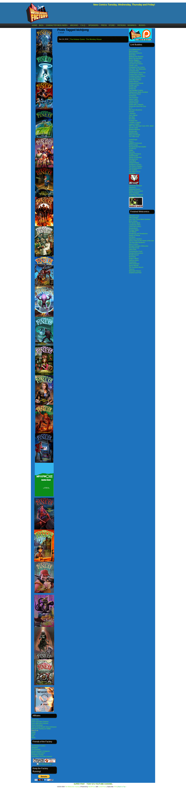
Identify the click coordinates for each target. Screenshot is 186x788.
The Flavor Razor (135, 94)
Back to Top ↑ (122, 786)
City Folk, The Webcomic (137, 69)
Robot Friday (133, 145)
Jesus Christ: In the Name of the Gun (141, 241)
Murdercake (133, 131)
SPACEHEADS (134, 264)
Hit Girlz (131, 112)
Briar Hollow (133, 221)
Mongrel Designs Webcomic (138, 246)
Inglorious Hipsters (135, 239)
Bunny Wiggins (134, 60)
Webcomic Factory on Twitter (41, 729)
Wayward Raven (134, 189)
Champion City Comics (137, 67)
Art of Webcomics (135, 49)
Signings (132, 25)
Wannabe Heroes (135, 271)
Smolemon (132, 262)
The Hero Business (135, 110)
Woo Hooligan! (134, 193)
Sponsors (93, 25)
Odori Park (132, 249)
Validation (34, 748)
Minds (33, 737)
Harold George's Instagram (40, 751)
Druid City (132, 89)
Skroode (132, 152)
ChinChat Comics (135, 226)
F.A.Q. (84, 25)
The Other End (134, 136)
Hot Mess (132, 237)
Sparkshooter (133, 156)
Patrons (121, 25)
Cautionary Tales (135, 225)
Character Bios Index (57, 25)
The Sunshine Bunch (136, 267)
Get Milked (132, 232)
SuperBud (132, 161)
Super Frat (34, 720)
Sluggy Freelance (135, 154)
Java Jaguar (133, 115)
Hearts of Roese (134, 235)
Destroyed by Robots (136, 83)
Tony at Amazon (51, 727)
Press (104, 25)
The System (133, 170)
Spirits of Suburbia (135, 157)
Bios (41, 25)
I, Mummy (132, 113)
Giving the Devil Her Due (137, 106)
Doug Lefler (133, 87)
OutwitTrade (133, 140)
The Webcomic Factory (37, 13)
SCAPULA (132, 148)
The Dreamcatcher (135, 168)
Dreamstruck (133, 228)
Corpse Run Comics (136, 74)
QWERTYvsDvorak (135, 143)
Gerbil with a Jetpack (136, 104)
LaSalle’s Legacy (135, 122)
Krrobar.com (133, 120)
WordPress (91, 786)
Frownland (132, 96)
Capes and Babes (135, 62)
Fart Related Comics (38, 746)
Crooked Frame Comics (137, 76)
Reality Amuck (134, 255)
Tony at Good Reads (38, 727)
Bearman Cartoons (135, 53)
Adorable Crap (134, 216)
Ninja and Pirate (134, 135)
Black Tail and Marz (135, 58)
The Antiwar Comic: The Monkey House (86, 39)
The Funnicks (35, 749)
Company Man (134, 71)
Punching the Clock (135, 251)
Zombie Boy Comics (136, 196)
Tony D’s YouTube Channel (99, 784)
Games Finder (134, 101)
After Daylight (133, 217)
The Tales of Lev (134, 172)
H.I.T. (130, 108)
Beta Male (132, 55)
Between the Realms (136, 57)
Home (34, 25)
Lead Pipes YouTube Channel (41, 756)
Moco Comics (133, 244)
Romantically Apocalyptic (137, 147)
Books (142, 25)
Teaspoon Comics (135, 164)
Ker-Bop (132, 117)
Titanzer (132, 269)
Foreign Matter (134, 230)
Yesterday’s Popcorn (136, 195)
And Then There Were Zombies (139, 219)
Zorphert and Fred (135, 273)
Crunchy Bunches (135, 78)
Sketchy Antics (134, 260)
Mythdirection (133, 133)
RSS (115, 786)
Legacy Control (134, 124)
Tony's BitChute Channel (39, 723)
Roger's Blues (134, 258)
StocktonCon (133, 159)
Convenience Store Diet (137, 73)
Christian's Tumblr (37, 755)
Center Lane (133, 65)
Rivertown (132, 257)
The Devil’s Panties (135, 166)
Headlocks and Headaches (138, 233)
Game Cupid (133, 99)
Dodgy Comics (134, 85)
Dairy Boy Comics (135, 80)
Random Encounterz (136, 253)
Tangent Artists (134, 163)
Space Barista (134, 265)
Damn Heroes (134, 81)
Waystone (132, 187)
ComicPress (102, 786)
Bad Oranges (133, 51)
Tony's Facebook (37, 725)
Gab (32, 736)
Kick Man (132, 119)
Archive (74, 25)
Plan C (131, 141)
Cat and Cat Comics (136, 64)
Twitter (33, 732)
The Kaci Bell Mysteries (137, 242)
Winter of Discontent (38, 753)
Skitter (131, 150)
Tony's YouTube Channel (39, 721)
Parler (33, 734)
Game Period (133, 103)
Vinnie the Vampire (135, 186)
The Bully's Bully (134, 223)
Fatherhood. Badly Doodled (138, 92)
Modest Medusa (134, 129)
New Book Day (134, 248)
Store (112, 25)
